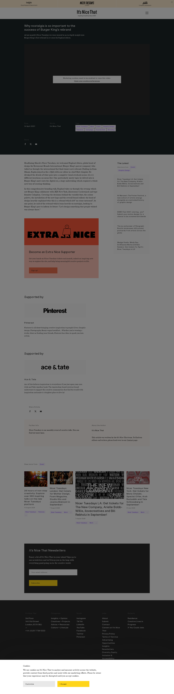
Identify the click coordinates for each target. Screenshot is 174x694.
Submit (105, 621)
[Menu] (147, 13)
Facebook (81, 631)
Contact (130, 440)
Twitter (80, 634)
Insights (105, 646)
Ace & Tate (30, 379)
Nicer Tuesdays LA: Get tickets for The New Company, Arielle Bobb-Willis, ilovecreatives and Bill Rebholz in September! (130, 182)
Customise (29, 684)
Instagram (81, 618)
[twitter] (31, 144)
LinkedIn (80, 624)
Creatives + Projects (60, 621)
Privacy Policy (108, 634)
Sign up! (34, 270)
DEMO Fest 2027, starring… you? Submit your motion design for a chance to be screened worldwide (131, 214)
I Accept (63, 684)
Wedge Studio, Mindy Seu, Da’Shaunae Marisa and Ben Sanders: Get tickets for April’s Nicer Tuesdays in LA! (130, 245)
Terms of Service (110, 637)
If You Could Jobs (136, 627)
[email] (36, 144)
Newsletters (108, 649)
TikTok (80, 621)
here (42, 433)
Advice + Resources (60, 624)
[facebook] (25, 144)
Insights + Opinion (59, 618)
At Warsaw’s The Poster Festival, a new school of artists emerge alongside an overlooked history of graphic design (131, 199)
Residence (132, 618)
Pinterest (29, 322)
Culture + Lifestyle (59, 627)
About (105, 618)
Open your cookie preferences (87, 81)
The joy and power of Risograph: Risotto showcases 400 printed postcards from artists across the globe (131, 229)
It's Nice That (55, 126)
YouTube (81, 627)
